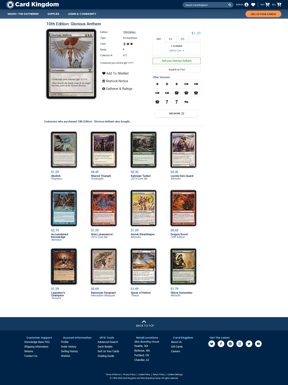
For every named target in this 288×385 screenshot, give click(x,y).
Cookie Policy (144, 374)
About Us (176, 342)
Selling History (69, 351)
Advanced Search (108, 342)
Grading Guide (106, 356)
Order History (68, 346)
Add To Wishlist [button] (117, 73)
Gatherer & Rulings (120, 89)
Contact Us (30, 356)
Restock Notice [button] (116, 81)
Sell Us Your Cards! (263, 14)
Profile (64, 342)
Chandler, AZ (141, 360)
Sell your (177, 60)
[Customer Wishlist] (253, 5)
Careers (175, 351)
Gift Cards (177, 346)
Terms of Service (113, 374)
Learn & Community (82, 14)
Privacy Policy (129, 374)
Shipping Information (36, 346)
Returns (28, 351)
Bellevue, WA (142, 350)
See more (175, 113)
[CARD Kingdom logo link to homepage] (33, 4)
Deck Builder (105, 346)
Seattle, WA (141, 346)
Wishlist (65, 356)
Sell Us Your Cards (108, 351)
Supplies (53, 14)
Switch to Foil (177, 69)
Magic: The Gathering (23, 14)
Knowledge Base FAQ (37, 342)
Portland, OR (141, 355)
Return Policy (159, 374)
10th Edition (129, 32)
